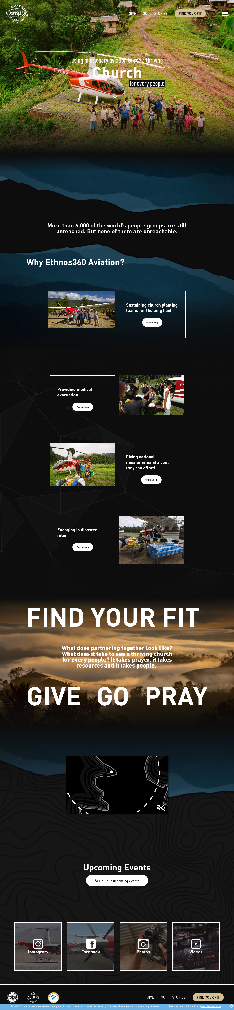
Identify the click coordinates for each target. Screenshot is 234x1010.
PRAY (176, 696)
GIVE (53, 696)
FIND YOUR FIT (113, 617)
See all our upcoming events (117, 880)
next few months (211, 1006)
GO (113, 696)
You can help (152, 322)
